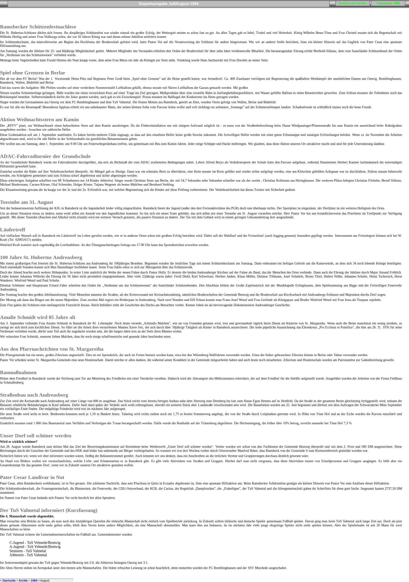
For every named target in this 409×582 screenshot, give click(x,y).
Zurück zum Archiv (353, 3)
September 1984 (388, 3)
